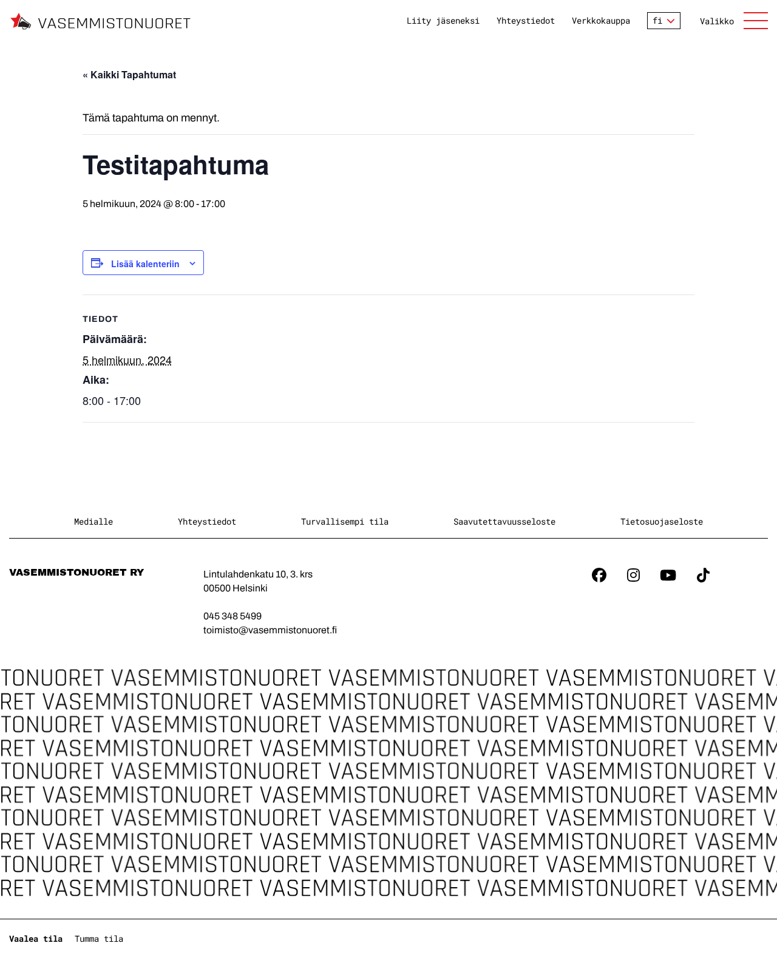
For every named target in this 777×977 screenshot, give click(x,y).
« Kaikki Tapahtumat (129, 74)
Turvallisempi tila (344, 521)
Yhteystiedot (526, 20)
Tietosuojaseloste (661, 521)
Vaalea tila (36, 938)
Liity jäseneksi (443, 20)
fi (657, 20)
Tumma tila (99, 938)
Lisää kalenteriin (145, 263)
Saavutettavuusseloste (504, 521)
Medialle (93, 521)
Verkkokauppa (601, 20)
